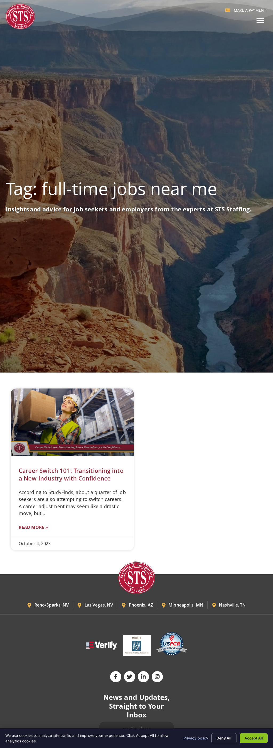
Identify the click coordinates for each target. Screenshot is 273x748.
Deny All (223, 738)
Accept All (253, 738)
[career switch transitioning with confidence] (72, 422)
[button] (260, 20)
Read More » (33, 527)
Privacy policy (195, 738)
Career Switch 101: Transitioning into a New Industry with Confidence (71, 474)
